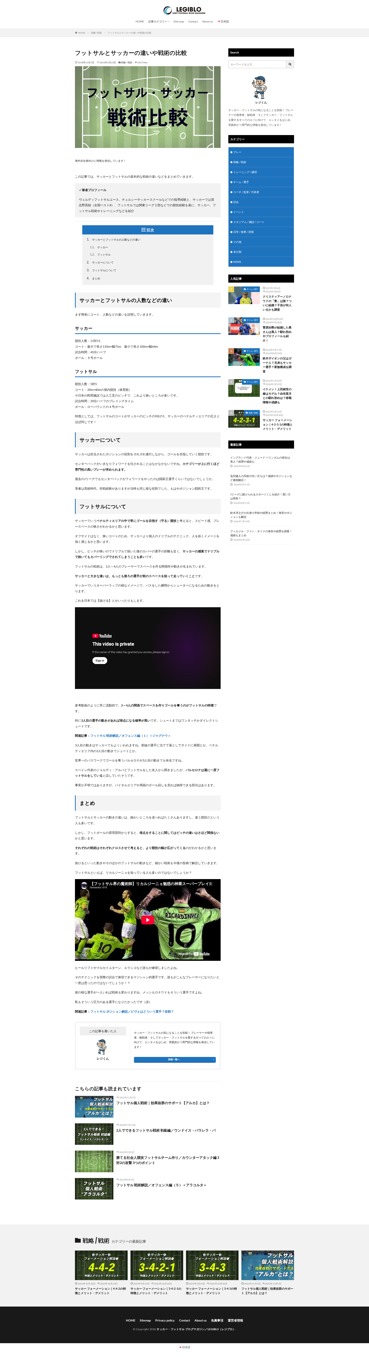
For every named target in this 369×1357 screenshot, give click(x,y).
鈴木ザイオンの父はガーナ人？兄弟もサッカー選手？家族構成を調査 (277, 364)
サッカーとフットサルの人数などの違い (113, 239)
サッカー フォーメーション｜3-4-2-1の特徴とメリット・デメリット (155, 1291)
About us (207, 21)
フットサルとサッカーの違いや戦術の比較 (129, 32)
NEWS (237, 261)
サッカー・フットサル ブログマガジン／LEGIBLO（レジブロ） (196, 1329)
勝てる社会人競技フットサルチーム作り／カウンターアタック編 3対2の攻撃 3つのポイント (167, 1160)
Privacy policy (165, 1320)
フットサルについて (101, 270)
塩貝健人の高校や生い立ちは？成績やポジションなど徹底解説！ (261, 478)
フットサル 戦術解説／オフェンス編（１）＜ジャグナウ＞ (130, 735)
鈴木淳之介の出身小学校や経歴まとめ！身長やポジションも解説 (261, 514)
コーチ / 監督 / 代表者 (246, 192)
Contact (193, 21)
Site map (179, 21)
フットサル (100, 254)
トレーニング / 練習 (245, 172)
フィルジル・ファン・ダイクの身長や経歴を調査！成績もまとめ (261, 533)
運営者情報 (235, 1320)
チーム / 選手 (241, 182)
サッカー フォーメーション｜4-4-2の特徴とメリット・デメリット (100, 1291)
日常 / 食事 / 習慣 (243, 231)
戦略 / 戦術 (96, 32)
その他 (237, 241)
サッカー (99, 247)
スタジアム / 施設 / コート (248, 222)
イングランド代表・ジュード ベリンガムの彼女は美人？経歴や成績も (260, 459)
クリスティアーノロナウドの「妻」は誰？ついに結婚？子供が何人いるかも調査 (277, 303)
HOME (140, 21)
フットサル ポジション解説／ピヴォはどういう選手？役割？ (132, 1011)
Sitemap (145, 1320)
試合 (236, 202)
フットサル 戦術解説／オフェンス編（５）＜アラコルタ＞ (161, 1185)
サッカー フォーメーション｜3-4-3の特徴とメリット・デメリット (211, 1291)
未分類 (237, 251)
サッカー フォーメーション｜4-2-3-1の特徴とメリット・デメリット (278, 424)
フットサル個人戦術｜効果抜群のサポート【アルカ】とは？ (163, 1103)
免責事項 (217, 1320)
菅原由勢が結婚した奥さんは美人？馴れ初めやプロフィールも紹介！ (277, 334)
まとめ (93, 278)
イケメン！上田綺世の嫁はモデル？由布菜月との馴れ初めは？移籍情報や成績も (277, 395)
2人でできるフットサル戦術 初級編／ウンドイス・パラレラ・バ (166, 1130)
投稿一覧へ (174, 1059)
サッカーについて (100, 262)
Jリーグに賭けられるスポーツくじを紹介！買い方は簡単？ (260, 496)
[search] (290, 64)
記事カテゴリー (157, 21)
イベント (238, 212)
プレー (237, 152)
